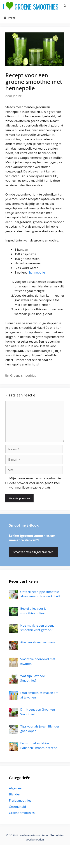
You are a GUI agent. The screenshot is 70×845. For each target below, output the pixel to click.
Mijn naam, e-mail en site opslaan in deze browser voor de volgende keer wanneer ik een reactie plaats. (35, 482)
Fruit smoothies (20, 800)
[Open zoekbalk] (65, 6)
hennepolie (37, 272)
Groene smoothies (23, 375)
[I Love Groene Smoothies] (31, 6)
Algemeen (16, 788)
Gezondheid (17, 806)
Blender (14, 794)
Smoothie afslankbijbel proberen (33, 552)
